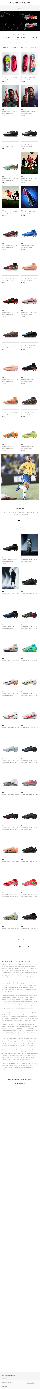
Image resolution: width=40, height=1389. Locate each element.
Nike (19, 34)
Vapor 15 (33, 47)
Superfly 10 (24, 47)
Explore (20, 527)
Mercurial (25, 34)
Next (20, 946)
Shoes (14, 34)
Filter (20, 8)
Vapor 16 (5, 47)
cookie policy (30, 1383)
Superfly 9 (14, 47)
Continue (4, 1386)
